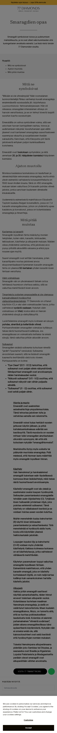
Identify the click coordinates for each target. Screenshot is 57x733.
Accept (28, 728)
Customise (28, 720)
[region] (28, 714)
